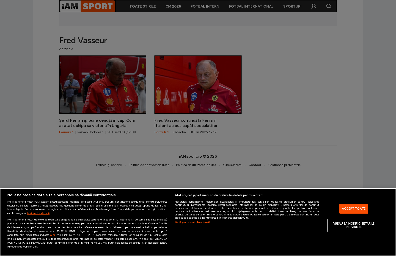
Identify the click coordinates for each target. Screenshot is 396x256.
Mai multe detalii (38, 213)
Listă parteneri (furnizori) (192, 222)
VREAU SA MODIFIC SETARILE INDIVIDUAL (353, 225)
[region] (198, 222)
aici (52, 235)
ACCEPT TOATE (354, 208)
